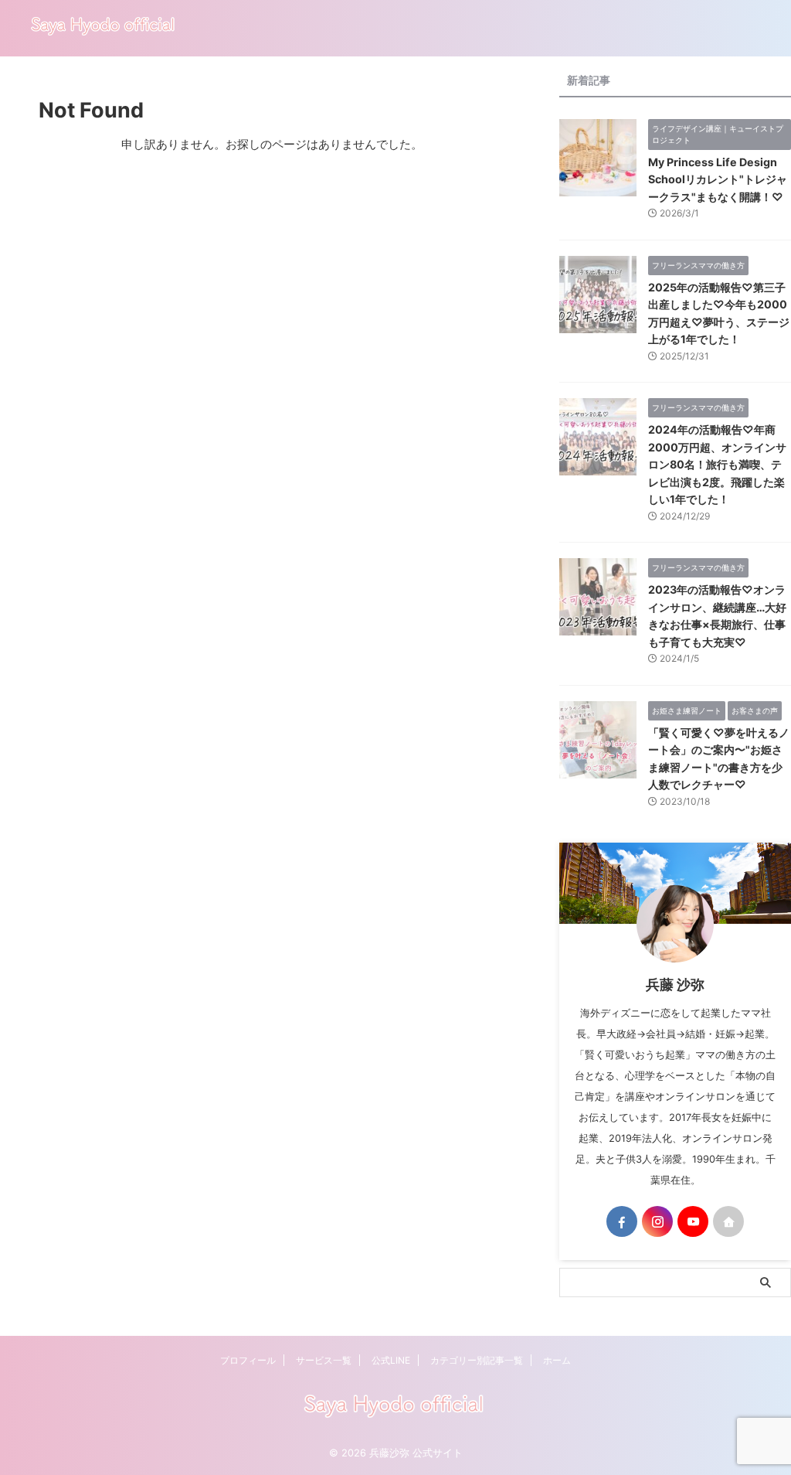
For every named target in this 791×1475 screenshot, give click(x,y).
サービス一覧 (323, 1360)
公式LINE (391, 1360)
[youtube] (692, 1221)
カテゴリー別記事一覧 (476, 1360)
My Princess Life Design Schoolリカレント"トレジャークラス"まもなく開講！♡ (717, 179)
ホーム (557, 1360)
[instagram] (657, 1221)
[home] (728, 1221)
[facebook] (621, 1221)
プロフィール (248, 1360)
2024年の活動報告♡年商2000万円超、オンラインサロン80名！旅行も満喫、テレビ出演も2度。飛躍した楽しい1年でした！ (717, 464)
